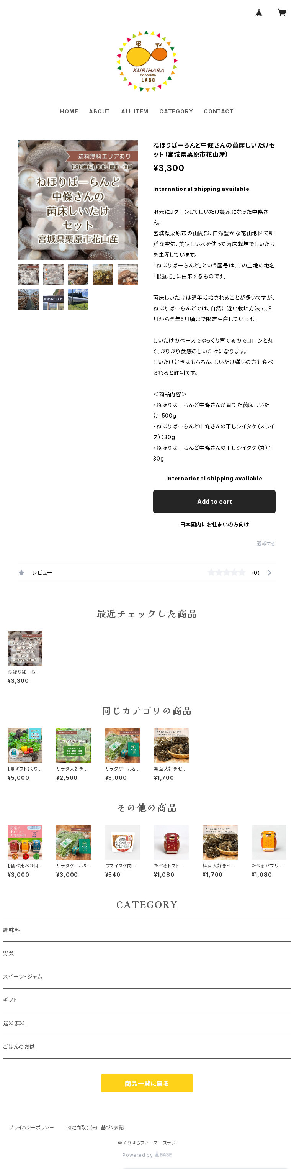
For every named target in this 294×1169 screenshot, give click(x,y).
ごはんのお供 (19, 1046)
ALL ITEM (135, 111)
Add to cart (214, 501)
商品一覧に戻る (147, 1083)
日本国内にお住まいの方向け (214, 524)
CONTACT (219, 111)
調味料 (11, 929)
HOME (69, 111)
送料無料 (17, 1023)
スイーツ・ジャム (22, 976)
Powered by (138, 1155)
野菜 (9, 953)
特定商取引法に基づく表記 (95, 1127)
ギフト (10, 1000)
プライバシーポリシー (31, 1127)
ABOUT (99, 111)
